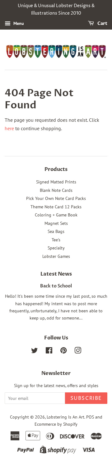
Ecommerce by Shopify (56, 424)
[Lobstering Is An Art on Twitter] (34, 351)
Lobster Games (56, 256)
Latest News (56, 274)
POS (90, 417)
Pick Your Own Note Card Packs (56, 198)
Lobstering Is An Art (65, 417)
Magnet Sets (56, 223)
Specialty (56, 248)
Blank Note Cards (56, 190)
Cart (101, 23)
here (9, 128)
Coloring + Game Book (56, 215)
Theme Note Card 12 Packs (56, 207)
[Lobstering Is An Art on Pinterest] (63, 351)
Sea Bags (56, 231)
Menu (18, 23)
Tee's (56, 240)
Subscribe (86, 398)
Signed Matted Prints (56, 182)
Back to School (56, 286)
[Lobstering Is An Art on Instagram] (77, 351)
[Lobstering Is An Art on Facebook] (49, 351)
